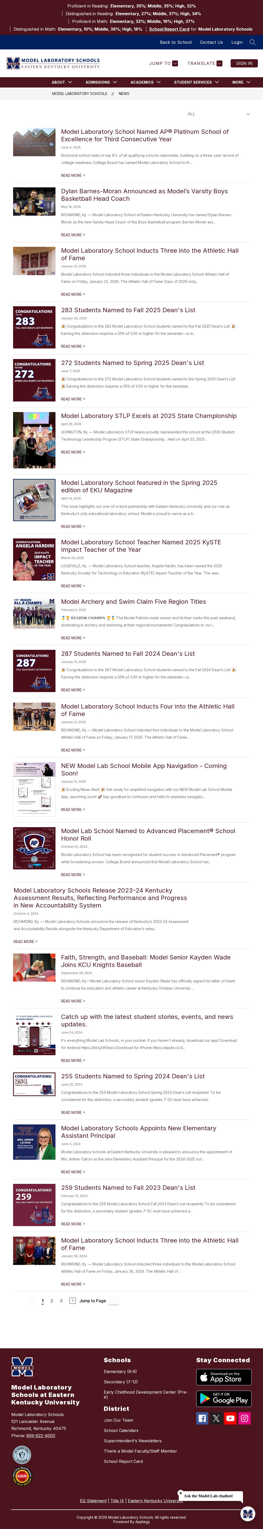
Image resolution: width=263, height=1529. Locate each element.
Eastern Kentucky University (155, 1500)
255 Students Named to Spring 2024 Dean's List (133, 1076)
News (124, 93)
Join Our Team (118, 1420)
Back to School (176, 42)
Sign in (244, 63)
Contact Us (211, 42)
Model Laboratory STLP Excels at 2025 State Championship (149, 416)
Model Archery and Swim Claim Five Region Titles (133, 601)
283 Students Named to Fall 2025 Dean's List (128, 310)
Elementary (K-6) (120, 1371)
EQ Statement (93, 1500)
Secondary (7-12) (121, 1381)
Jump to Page (92, 1300)
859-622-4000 (40, 1435)
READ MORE (73, 175)
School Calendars (121, 1430)
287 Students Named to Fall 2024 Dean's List (128, 653)
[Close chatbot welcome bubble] (180, 1493)
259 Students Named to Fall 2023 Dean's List (128, 1187)
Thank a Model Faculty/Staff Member (140, 1451)
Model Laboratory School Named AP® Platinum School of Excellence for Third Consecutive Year (145, 135)
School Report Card (169, 29)
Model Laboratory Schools (79, 93)
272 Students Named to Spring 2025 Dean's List (132, 362)
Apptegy (142, 1521)
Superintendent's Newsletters (133, 1440)
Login (237, 42)
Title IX (117, 1500)
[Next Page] (73, 1301)
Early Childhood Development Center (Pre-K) (146, 1395)
